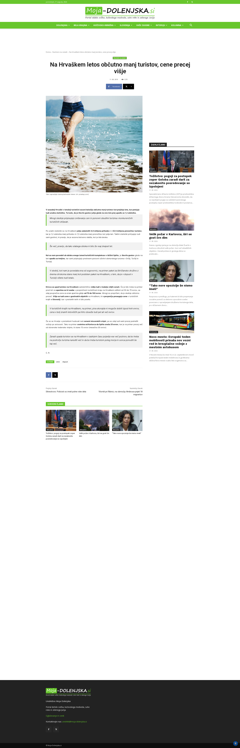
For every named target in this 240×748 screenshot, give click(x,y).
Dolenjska (62, 25)
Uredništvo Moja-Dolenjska (58, 701)
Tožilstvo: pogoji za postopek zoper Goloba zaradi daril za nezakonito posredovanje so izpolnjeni (60, 436)
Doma (48, 52)
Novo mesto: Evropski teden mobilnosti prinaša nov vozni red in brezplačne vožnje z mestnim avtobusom (170, 342)
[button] (191, 25)
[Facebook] (187, 2)
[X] (192, 2)
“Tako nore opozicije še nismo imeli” (126, 433)
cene (58, 362)
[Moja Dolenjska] (120, 13)
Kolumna (176, 25)
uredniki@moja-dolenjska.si (74, 721)
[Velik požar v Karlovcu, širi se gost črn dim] (94, 420)
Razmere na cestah (59, 52)
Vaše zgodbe (143, 25)
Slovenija (125, 25)
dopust (65, 362)
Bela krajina (80, 25)
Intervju (160, 25)
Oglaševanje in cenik (55, 715)
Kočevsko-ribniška (103, 25)
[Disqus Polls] (94, 488)
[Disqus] (94, 560)
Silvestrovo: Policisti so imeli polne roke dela (66, 391)
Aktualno (50, 430)
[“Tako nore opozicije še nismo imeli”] (127, 420)
